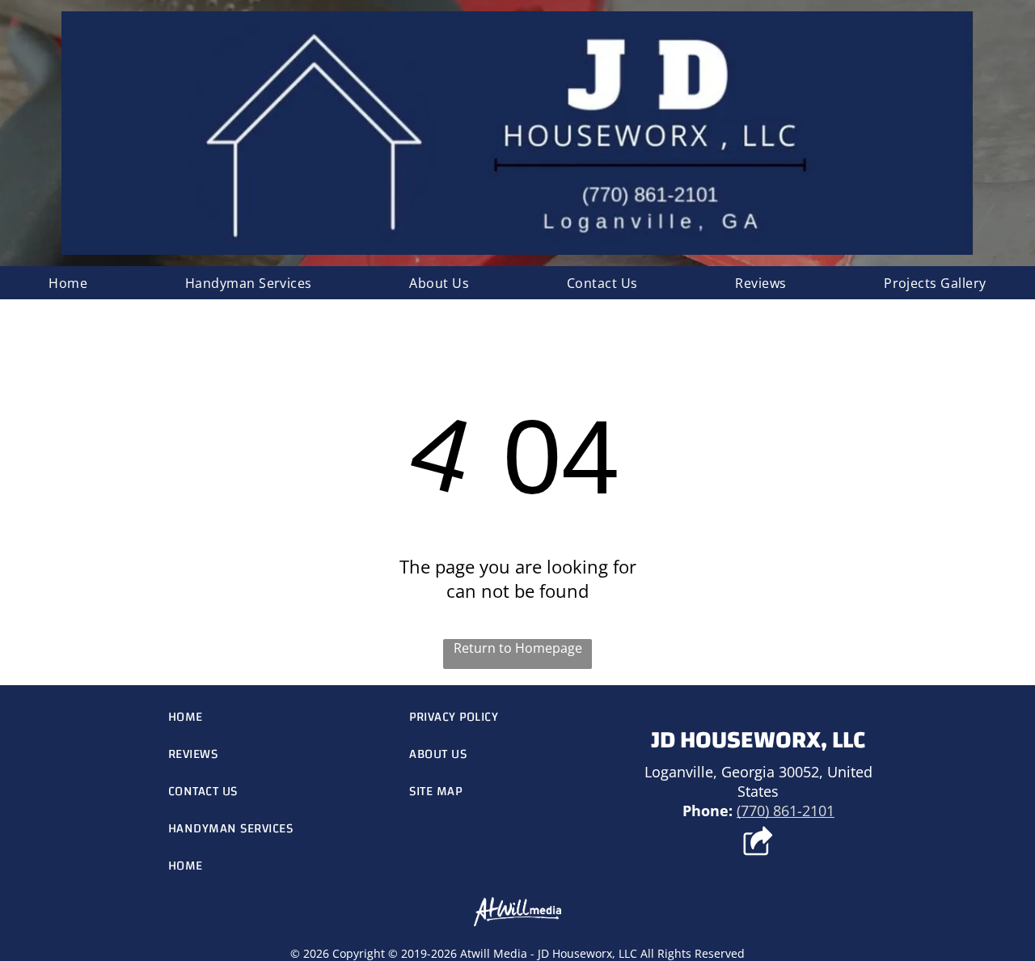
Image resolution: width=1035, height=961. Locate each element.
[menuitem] (67, 282)
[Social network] (758, 843)
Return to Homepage (518, 648)
